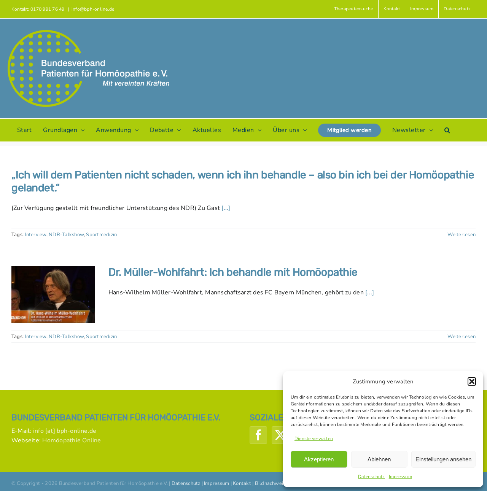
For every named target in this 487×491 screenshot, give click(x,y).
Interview (35, 234)
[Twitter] (280, 435)
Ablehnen (379, 459)
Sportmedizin (101, 234)
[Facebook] (258, 435)
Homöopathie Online (71, 440)
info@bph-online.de (93, 9)
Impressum (400, 477)
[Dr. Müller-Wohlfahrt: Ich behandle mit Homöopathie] (53, 294)
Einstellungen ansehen (443, 459)
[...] (225, 208)
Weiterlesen (461, 234)
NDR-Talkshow (66, 234)
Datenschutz (371, 477)
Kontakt (242, 483)
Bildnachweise (271, 483)
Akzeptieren (319, 459)
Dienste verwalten (313, 438)
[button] (472, 381)
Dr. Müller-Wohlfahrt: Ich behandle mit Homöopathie (233, 272)
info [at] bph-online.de (65, 431)
